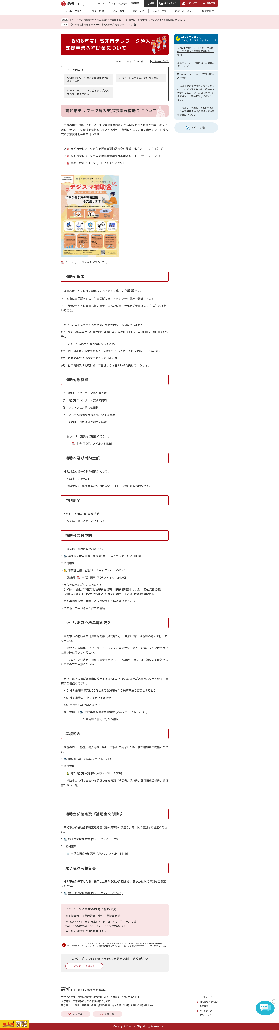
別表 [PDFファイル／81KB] (94, 443)
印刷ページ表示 (160, 61)
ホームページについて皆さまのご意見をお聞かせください (88, 92)
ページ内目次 (75, 70)
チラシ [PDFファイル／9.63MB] (86, 262)
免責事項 (204, 1006)
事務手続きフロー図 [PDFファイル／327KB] (99, 163)
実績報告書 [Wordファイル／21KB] (91, 759)
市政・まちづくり (184, 11)
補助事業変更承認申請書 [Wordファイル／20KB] (116, 712)
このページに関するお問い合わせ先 (138, 78)
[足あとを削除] (135, 24)
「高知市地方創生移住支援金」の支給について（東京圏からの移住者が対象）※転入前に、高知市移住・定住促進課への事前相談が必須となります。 (195, 93)
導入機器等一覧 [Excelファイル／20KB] (96, 773)
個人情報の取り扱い (209, 1002)
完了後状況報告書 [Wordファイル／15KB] (95, 893)
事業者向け (208, 11)
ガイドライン (206, 1011)
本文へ (101, 3)
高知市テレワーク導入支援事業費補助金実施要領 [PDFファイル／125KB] (117, 156)
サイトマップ (206, 997)
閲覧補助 (135, 3)
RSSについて (205, 1015)
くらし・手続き (73, 11)
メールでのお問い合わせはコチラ (86, 931)
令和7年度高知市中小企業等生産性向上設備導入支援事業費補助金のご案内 (195, 51)
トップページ (76, 19)
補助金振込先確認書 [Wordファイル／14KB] (99, 853)
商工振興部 (72, 915)
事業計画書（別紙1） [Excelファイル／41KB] (97, 570)
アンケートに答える (84, 966)
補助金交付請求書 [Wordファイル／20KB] (95, 839)
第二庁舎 (125, 921)
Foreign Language (117, 3)
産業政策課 (115, 19)
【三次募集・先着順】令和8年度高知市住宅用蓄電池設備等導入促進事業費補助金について (195, 111)
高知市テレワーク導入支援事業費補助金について (88, 79)
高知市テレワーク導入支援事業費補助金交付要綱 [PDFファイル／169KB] (117, 148)
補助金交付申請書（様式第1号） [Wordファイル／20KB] (104, 556)
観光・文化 (138, 11)
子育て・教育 (97, 11)
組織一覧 (89, 19)
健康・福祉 (118, 11)
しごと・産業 (160, 11)
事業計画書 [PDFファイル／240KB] (105, 577)
